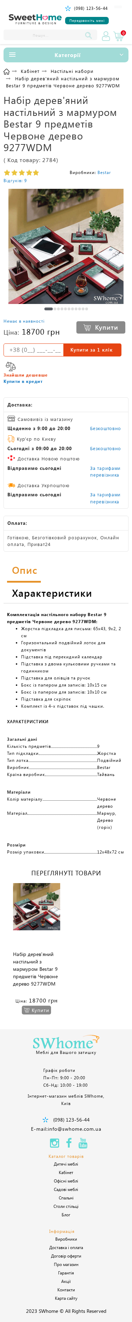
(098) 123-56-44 (91, 8)
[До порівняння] (11, 366)
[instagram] (54, 1145)
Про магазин (66, 1264)
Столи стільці (66, 1206)
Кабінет (66, 1172)
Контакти (66, 1289)
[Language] (118, 6)
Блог (66, 1214)
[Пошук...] (90, 35)
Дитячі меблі (66, 1164)
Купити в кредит (23, 381)
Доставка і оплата (66, 1247)
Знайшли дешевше (26, 375)
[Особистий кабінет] (106, 36)
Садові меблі (66, 1189)
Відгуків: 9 (15, 180)
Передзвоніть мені (87, 20)
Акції (66, 1281)
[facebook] (69, 1145)
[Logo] (35, 19)
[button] (48, 309)
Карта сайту (66, 1298)
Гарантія (66, 1273)
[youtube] (83, 1145)
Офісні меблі (66, 1181)
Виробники (66, 1239)
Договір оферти (66, 1256)
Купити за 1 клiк (91, 349)
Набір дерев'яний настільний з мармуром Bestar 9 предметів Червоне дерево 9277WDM (35, 969)
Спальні (66, 1197)
